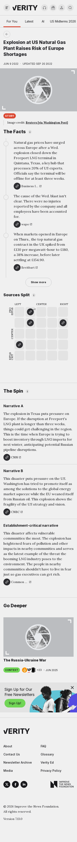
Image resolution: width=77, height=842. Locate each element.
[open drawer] (6, 7)
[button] (30, 312)
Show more (38, 282)
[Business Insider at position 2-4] (30, 323)
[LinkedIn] (24, 785)
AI (43, 21)
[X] (6, 785)
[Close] (72, 687)
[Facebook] (15, 785)
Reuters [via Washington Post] (47, 122)
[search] (70, 7)
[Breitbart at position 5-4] (63, 323)
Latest (29, 21)
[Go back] (22, 34)
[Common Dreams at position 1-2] (19, 345)
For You (12, 21)
